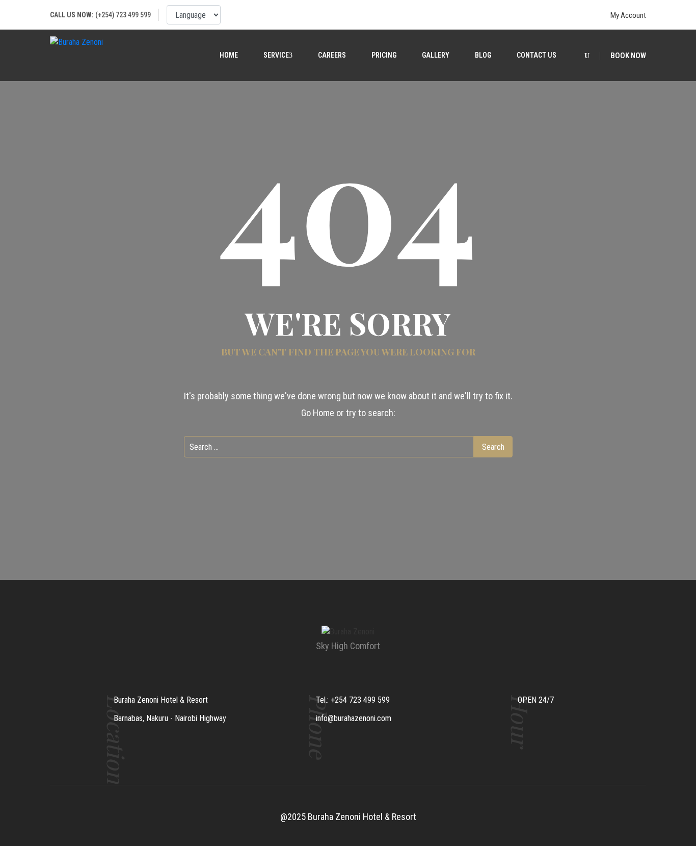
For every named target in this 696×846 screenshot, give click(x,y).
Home (229, 55)
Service (276, 55)
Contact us (536, 55)
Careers (332, 55)
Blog (483, 55)
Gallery (435, 55)
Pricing (383, 55)
